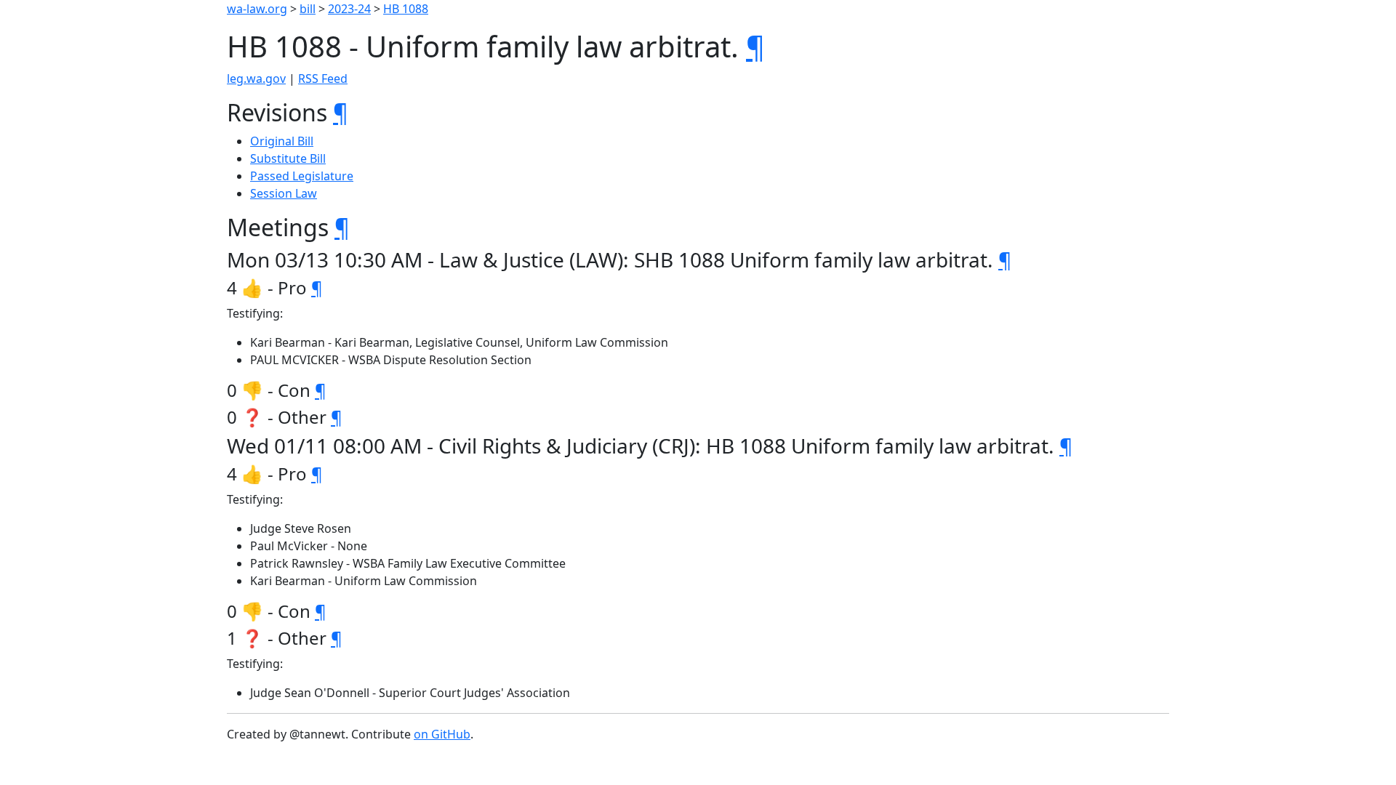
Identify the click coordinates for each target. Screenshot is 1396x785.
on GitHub (442, 734)
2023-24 (349, 9)
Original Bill (281, 141)
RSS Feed (323, 78)
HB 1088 (405, 9)
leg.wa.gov (256, 78)
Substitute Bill (288, 158)
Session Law (283, 193)
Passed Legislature (301, 176)
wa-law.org (257, 9)
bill (308, 9)
